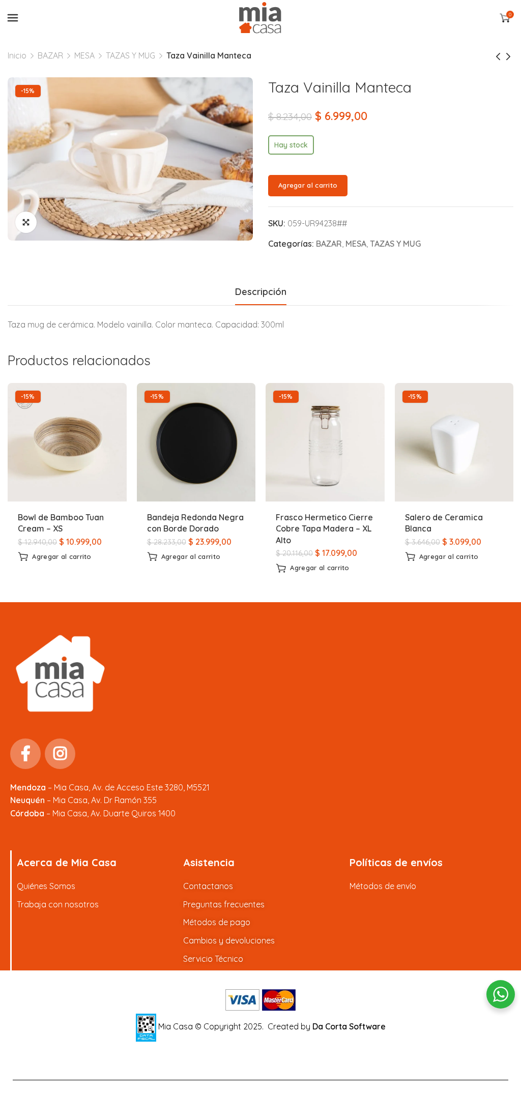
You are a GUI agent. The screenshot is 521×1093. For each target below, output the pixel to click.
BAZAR (50, 55)
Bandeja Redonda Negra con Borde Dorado (195, 523)
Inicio (17, 55)
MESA (84, 55)
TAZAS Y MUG (130, 55)
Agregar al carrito (307, 185)
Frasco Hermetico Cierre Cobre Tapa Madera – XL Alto (324, 528)
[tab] (261, 292)
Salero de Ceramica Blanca (444, 523)
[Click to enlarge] (26, 222)
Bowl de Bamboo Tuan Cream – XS (61, 523)
